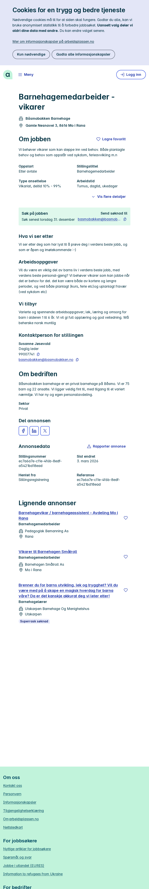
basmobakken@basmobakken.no (99, 219)
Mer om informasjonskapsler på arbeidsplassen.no (53, 41)
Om (21, 819)
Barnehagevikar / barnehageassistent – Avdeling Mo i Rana (68, 515)
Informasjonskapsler (19, 802)
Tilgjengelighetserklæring (23, 811)
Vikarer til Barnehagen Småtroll (48, 551)
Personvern (12, 794)
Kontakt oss (12, 785)
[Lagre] (125, 518)
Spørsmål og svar (17, 857)
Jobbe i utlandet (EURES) (23, 866)
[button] (23, 430)
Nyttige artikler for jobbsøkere (27, 849)
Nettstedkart (13, 827)
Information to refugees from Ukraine (33, 874)
